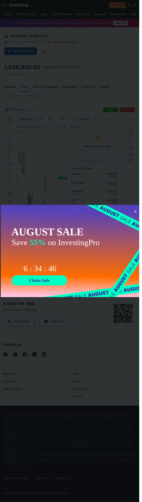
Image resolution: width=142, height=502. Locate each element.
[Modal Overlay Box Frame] (71, 251)
